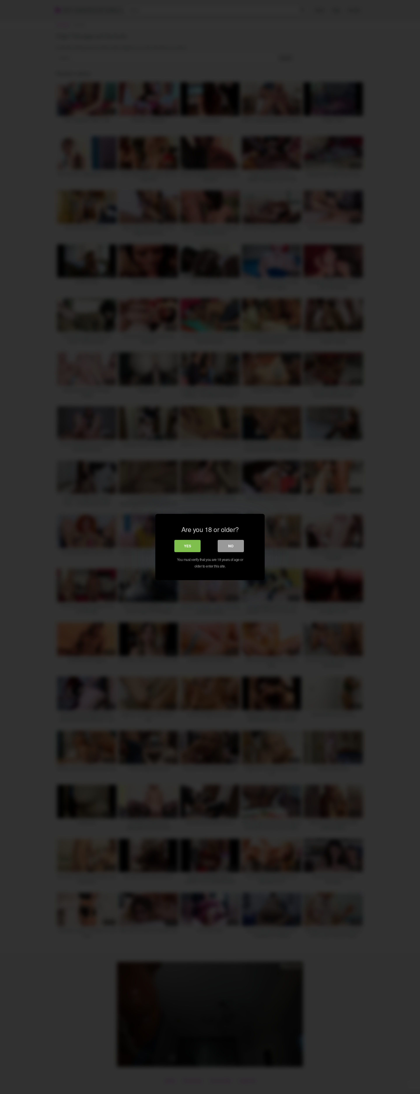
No (230, 545)
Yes (187, 545)
